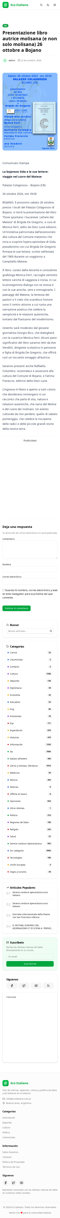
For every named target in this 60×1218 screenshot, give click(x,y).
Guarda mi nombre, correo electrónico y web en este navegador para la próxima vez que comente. (30, 593)
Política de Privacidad (13, 1161)
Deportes (7, 1122)
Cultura (6, 1127)
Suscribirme (30, 963)
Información (8, 1117)
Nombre (6, 564)
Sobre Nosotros (10, 1152)
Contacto (7, 1157)
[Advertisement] (30, 474)
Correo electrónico (11, 576)
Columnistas (8, 1137)
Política (6, 1132)
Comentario (8, 538)
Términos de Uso (11, 1166)
